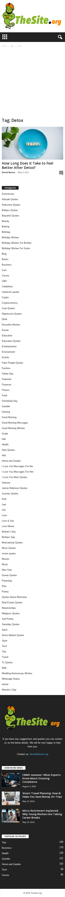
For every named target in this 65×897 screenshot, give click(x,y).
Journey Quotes (10, 493)
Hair (4, 439)
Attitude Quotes (10, 199)
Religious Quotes (11, 613)
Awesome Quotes (11, 204)
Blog (4, 253)
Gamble (6, 406)
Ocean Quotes (9, 575)
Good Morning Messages (15, 422)
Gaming (6, 411)
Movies (5, 559)
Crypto (5, 297)
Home (4, 46)
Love (4, 515)
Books (5, 259)
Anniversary (8, 194)
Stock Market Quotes (13, 635)
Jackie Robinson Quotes (14, 488)
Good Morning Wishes (13, 428)
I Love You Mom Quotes (14, 477)
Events (5, 357)
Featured (6, 379)
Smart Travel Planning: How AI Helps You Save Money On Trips (42, 794)
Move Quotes (9, 548)
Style (4, 640)
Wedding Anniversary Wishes (17, 673)
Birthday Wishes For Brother (16, 243)
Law (4, 504)
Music (5, 564)
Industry (6, 482)
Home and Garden (11, 460)
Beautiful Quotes (10, 215)
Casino (5, 275)
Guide (5, 433)
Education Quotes (11, 341)
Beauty (5, 221)
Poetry (5, 591)
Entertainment (9, 346)
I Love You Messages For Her (17, 466)
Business (7, 264)
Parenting (7, 580)
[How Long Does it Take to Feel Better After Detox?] (32, 143)
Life (4, 510)
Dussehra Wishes (11, 324)
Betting (5, 226)
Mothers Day (8, 537)
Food (4, 395)
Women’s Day (9, 689)
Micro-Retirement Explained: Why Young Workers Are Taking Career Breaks (42, 814)
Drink (4, 319)
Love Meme (8, 526)
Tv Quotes (7, 662)
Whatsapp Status (11, 678)
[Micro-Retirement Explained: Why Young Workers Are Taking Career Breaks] (11, 816)
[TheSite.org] (32, 16)
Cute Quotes (8, 308)
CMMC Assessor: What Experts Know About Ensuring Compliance (41, 778)
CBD (4, 281)
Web (4, 668)
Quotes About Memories (14, 597)
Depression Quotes (12, 313)
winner (5, 684)
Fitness (6, 390)
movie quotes (9, 553)
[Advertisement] (32, 83)
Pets (4, 586)
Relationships (9, 608)
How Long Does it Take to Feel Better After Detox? (27, 165)
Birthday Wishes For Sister (16, 248)
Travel (5, 657)
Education (7, 335)
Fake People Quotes (12, 362)
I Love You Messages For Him (18, 471)
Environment (8, 352)
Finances (6, 384)
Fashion (6, 368)
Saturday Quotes (11, 624)
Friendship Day (10, 401)
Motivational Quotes (12, 542)
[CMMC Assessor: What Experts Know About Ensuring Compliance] (11, 780)
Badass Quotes (10, 210)
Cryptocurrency (10, 302)
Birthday (6, 232)
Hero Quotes (8, 450)
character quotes (10, 292)
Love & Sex (8, 520)
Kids (4, 499)
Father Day (7, 373)
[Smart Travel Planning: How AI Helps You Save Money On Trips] (11, 798)
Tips (4, 651)
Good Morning (9, 417)
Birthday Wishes (10, 237)
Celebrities (7, 286)
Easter (5, 330)
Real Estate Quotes (12, 602)
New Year (7, 569)
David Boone (8, 172)
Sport (4, 629)
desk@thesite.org (39, 754)
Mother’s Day (9, 531)
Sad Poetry (8, 618)
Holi (4, 455)
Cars (4, 270)
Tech (4, 646)
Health (5, 444)
